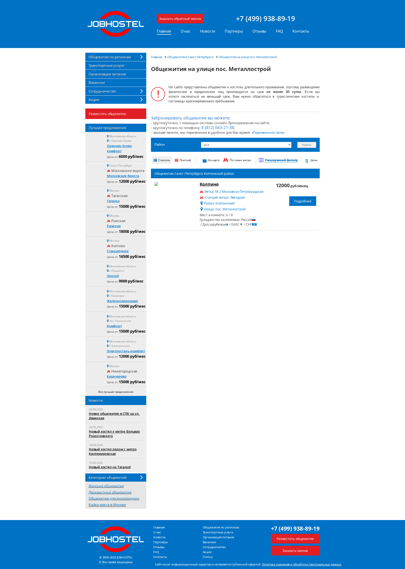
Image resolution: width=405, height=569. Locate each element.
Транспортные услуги (106, 65)
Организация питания (107, 74)
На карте (214, 160)
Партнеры (234, 31)
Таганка (113, 201)
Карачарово (117, 376)
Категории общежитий (108, 477)
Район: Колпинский (219, 203)
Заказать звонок (295, 550)
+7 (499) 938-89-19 (265, 18)
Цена (313, 160)
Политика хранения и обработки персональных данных (301, 564)
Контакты (300, 31)
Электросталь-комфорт (126, 351)
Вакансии (97, 82)
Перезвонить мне (268, 132)
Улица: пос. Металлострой (224, 209)
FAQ (279, 31)
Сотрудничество (102, 91)
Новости (207, 31)
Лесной (113, 276)
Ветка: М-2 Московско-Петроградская (234, 191)
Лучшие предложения (107, 127)
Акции (94, 99)
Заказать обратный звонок (180, 18)
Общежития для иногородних (114, 498)
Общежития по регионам (110, 57)
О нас (186, 31)
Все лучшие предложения (115, 392)
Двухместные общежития (110, 492)
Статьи (208, 557)
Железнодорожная (122, 301)
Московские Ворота (123, 176)
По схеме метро (240, 160)
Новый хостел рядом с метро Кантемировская (113, 451)
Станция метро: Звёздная (225, 197)
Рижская (114, 226)
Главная (164, 31)
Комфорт (114, 326)
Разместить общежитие (107, 114)
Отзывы (259, 31)
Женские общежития (106, 485)
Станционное (118, 251)
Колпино (209, 184)
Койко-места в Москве (107, 504)
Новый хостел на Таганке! (110, 467)
